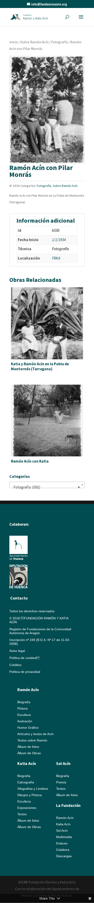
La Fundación (68, 805)
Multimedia (64, 837)
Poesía (61, 782)
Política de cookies (24, 658)
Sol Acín (62, 830)
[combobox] (47, 485)
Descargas (64, 856)
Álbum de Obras (29, 753)
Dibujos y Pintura (29, 795)
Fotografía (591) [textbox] (45, 487)
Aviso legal (17, 651)
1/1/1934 (59, 239)
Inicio (13, 42)
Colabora (62, 850)
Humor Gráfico (28, 727)
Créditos (15, 665)
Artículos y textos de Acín (35, 734)
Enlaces (62, 843)
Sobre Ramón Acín (34, 42)
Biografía (23, 702)
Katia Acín (26, 763)
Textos (22, 814)
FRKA (56, 258)
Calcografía (25, 782)
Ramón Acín (65, 818)
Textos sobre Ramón (32, 740)
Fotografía (59, 42)
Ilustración (24, 721)
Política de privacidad (24, 672)
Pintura (22, 708)
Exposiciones (26, 808)
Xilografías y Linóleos (32, 788)
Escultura (24, 715)
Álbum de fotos (28, 747)
